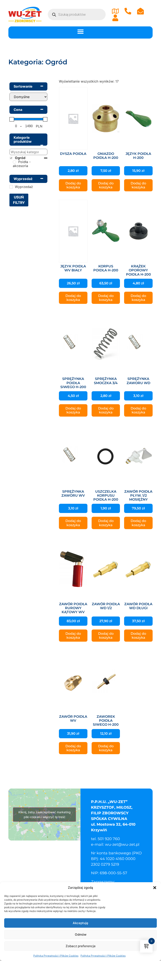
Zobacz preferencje (81, 946)
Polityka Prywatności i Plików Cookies (55, 955)
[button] (155, 888)
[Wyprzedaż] (11, 186)
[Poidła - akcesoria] (14, 162)
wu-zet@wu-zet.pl (122, 844)
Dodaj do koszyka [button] (73, 185)
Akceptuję (80, 923)
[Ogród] (11, 158)
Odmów (80, 934)
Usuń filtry (19, 200)
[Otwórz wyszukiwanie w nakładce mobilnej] (77, 14)
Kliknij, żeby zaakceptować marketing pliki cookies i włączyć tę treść (44, 814)
